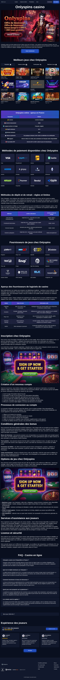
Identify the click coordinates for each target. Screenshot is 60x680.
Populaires (7, 64)
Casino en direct (21, 64)
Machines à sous (51, 64)
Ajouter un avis (52, 628)
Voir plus (30, 650)
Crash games (36, 64)
